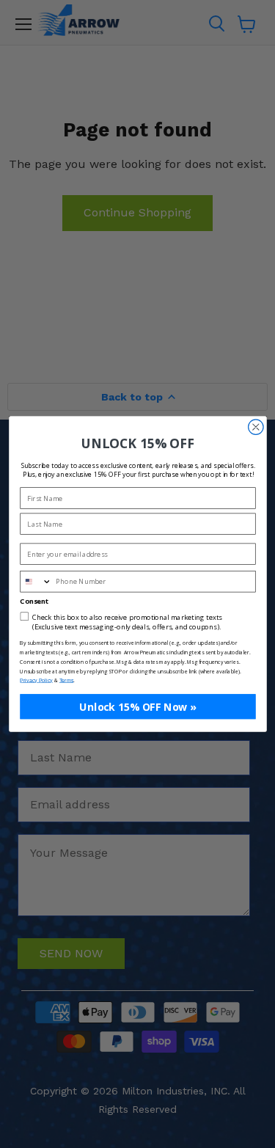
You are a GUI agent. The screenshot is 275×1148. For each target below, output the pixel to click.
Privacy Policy (36, 681)
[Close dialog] (255, 427)
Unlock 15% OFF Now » (138, 706)
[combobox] (36, 581)
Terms (66, 681)
